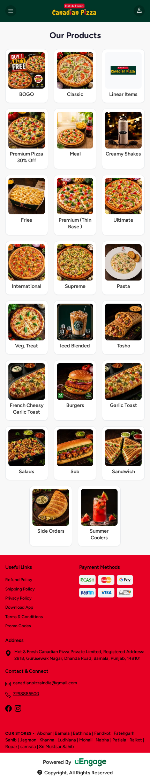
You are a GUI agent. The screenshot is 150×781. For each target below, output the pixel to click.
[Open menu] (10, 10)
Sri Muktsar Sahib (56, 746)
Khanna (46, 739)
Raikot (135, 739)
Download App (19, 607)
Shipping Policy (20, 589)
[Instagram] (18, 709)
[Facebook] (8, 709)
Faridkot (102, 733)
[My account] (139, 10)
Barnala (62, 733)
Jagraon (28, 739)
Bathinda (82, 733)
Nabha (102, 739)
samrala (28, 746)
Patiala (119, 739)
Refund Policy (18, 579)
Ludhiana (67, 739)
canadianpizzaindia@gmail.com (45, 682)
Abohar (44, 733)
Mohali (85, 739)
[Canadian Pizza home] (74, 11)
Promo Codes (18, 625)
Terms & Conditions (24, 616)
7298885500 (26, 693)
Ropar (11, 746)
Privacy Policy (18, 598)
